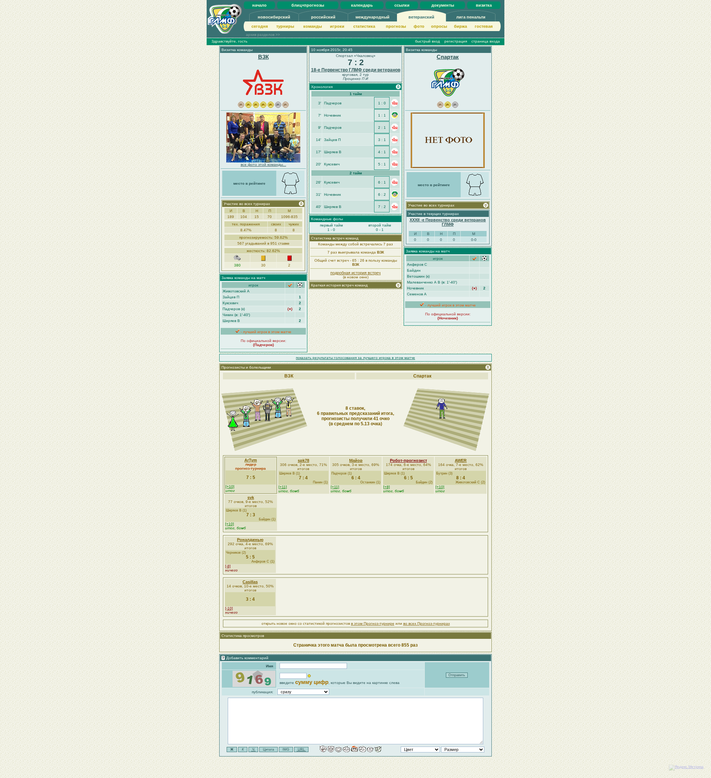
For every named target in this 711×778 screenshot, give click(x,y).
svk (250, 497)
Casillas (250, 582)
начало (259, 5)
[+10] (230, 486)
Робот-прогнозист (408, 460)
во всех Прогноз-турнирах (426, 623)
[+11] (282, 487)
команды (312, 26)
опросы (439, 26)
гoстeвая (484, 26)
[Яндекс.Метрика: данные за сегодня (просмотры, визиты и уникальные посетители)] (686, 768)
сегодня (259, 26)
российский (323, 17)
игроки (337, 26)
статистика (364, 26)
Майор (356, 460)
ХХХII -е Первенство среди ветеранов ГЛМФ (448, 222)
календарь (362, 5)
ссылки (402, 5)
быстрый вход (427, 41)
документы (442, 5)
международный (373, 17)
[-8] (228, 566)
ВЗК (263, 57)
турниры (285, 26)
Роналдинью (250, 539)
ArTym (250, 460)
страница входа (485, 41)
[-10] (229, 608)
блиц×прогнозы (307, 5)
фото (419, 26)
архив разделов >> (263, 35)
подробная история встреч (355, 273)
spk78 (303, 460)
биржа (460, 26)
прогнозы (396, 26)
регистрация (455, 41)
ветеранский (421, 17)
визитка (484, 5)
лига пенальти (470, 17)
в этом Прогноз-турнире (372, 623)
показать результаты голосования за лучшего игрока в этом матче (355, 358)
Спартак (448, 57)
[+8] (386, 487)
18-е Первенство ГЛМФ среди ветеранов (355, 70)
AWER (461, 460)
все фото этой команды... (263, 164)
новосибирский (274, 17)
